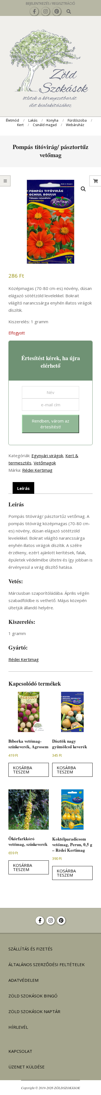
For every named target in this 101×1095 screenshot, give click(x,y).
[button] (83, 189)
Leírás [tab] (23, 488)
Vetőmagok (45, 463)
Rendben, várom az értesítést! (50, 423)
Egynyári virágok (47, 455)
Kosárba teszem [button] (22, 770)
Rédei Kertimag (37, 470)
